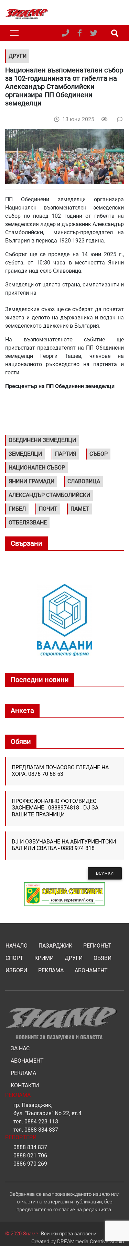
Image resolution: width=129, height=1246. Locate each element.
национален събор (37, 467)
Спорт (14, 958)
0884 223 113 (41, 1121)
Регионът (97, 945)
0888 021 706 (30, 1155)
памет (80, 509)
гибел (17, 509)
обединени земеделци (42, 440)
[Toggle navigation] (14, 32)
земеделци (25, 454)
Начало (17, 945)
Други (74, 958)
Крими (44, 958)
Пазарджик (55, 945)
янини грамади (31, 481)
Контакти (25, 1085)
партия (65, 454)
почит (48, 509)
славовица (83, 481)
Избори (16, 970)
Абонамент (91, 970)
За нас (20, 1048)
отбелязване (28, 522)
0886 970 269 (30, 1163)
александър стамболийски (49, 495)
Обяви (102, 958)
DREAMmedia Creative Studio (90, 1241)
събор (98, 454)
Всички (105, 873)
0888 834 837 (41, 1129)
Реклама (51, 970)
